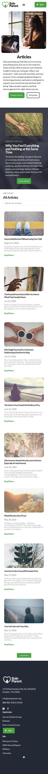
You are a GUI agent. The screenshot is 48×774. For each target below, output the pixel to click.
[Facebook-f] (8, 709)
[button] (24, 5)
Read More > (9, 255)
